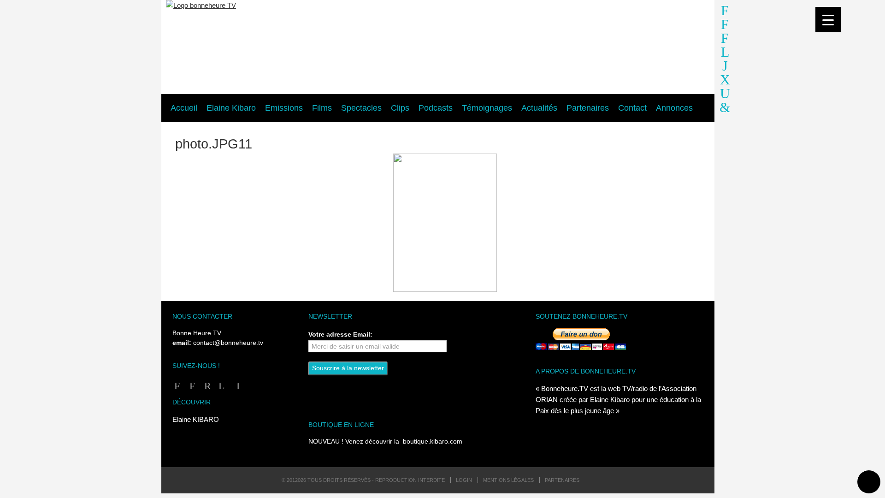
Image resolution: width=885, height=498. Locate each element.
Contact (632, 108)
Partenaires (587, 108)
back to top (868, 481)
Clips (400, 108)
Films (322, 108)
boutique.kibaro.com (432, 441)
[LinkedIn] (236, 386)
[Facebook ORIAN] (190, 386)
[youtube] (725, 82)
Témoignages (487, 108)
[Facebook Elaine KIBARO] (725, 26)
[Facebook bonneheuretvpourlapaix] (725, 13)
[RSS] (205, 386)
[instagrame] (725, 68)
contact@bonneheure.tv (228, 342)
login (464, 480)
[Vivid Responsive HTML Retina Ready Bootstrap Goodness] (438, 47)
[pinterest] (725, 109)
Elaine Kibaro (231, 108)
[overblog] (725, 96)
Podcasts (436, 108)
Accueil (184, 108)
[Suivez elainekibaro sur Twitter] (725, 54)
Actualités (539, 108)
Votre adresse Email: (340, 334)
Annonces (674, 108)
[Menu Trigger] (828, 19)
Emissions (284, 108)
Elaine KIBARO (195, 419)
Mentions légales (508, 480)
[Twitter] (221, 386)
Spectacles (361, 108)
